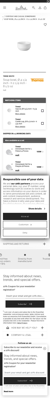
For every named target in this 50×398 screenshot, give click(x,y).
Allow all (25, 216)
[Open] (33, 7)
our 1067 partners (20, 183)
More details (20, 114)
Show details (35, 208)
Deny (25, 232)
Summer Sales (5, 1)
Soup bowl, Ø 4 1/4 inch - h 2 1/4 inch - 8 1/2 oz (24, 19)
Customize (23, 224)
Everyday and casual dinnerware (21, 16)
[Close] (44, 348)
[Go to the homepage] (21, 7)
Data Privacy (22, 323)
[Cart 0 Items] (45, 7)
